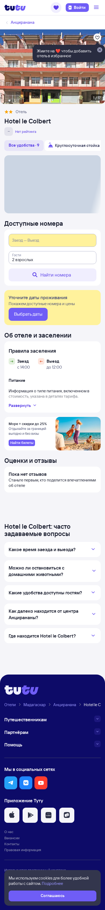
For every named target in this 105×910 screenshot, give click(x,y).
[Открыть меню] (97, 7)
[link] (22, 443)
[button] (56, 7)
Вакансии (11, 838)
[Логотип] (15, 7)
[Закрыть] (99, 50)
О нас (8, 832)
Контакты (11, 844)
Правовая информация (22, 850)
